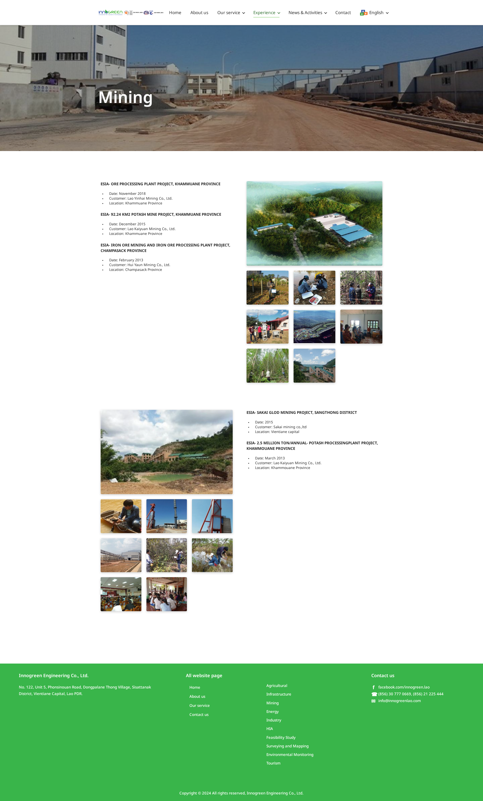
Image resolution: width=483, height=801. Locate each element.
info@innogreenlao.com (396, 701)
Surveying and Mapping (287, 746)
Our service (228, 12)
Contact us (199, 714)
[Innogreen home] (131, 12)
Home (175, 12)
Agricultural (276, 685)
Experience (264, 12)
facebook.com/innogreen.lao (401, 687)
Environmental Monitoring (289, 754)
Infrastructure (278, 694)
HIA (269, 728)
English (374, 12)
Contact (343, 12)
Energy (272, 711)
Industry (273, 720)
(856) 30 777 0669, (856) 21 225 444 (407, 694)
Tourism (273, 763)
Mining (272, 703)
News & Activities (305, 12)
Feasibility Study (281, 737)
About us (199, 12)
